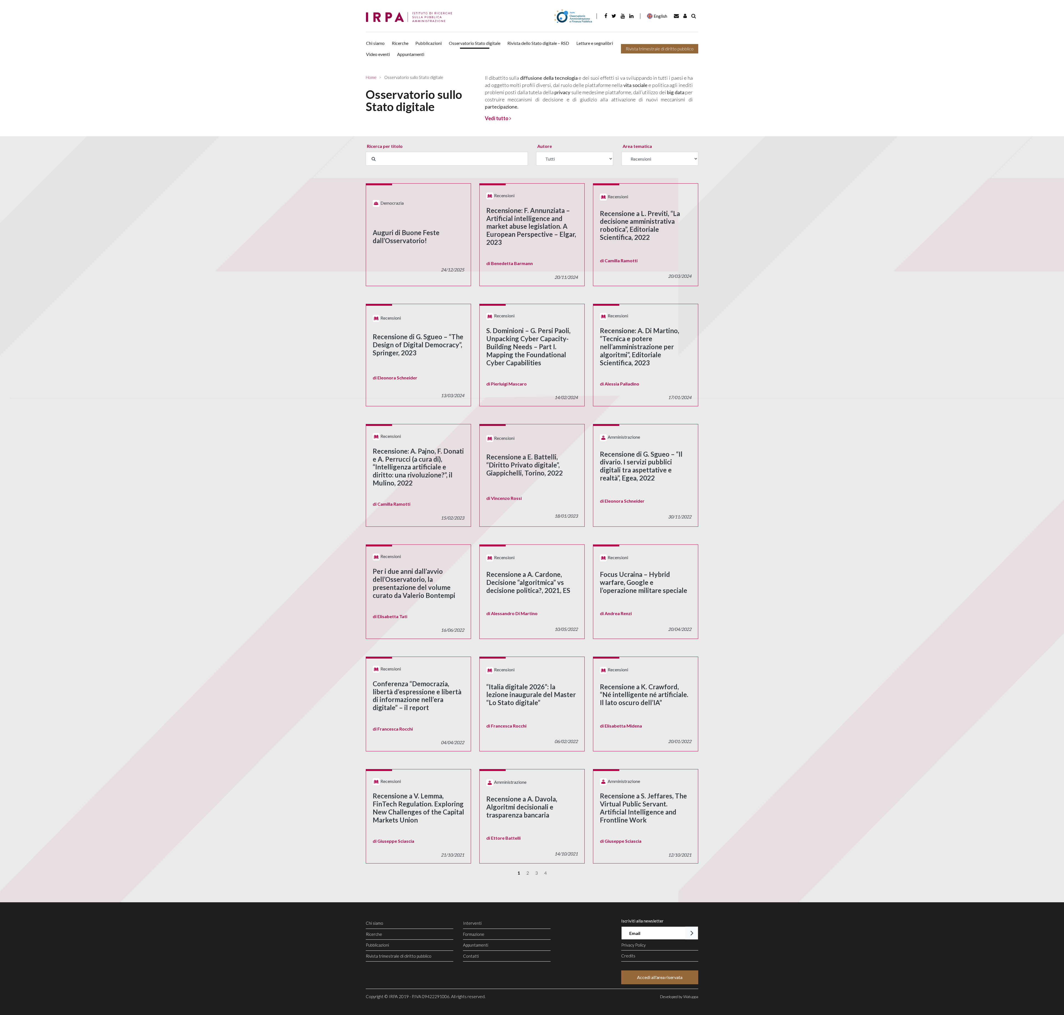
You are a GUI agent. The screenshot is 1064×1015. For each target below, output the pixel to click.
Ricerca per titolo (385, 146)
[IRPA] (411, 17)
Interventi (472, 923)
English (660, 16)
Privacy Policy (633, 944)
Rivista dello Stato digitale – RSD (538, 43)
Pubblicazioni (428, 43)
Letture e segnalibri (594, 43)
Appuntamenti (410, 54)
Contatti (471, 956)
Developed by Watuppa (679, 996)
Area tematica (637, 146)
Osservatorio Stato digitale (474, 43)
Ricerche (400, 43)
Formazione (473, 934)
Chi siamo (375, 43)
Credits (628, 955)
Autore (544, 146)
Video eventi (378, 54)
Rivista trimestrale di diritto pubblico (660, 48)
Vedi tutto (497, 118)
